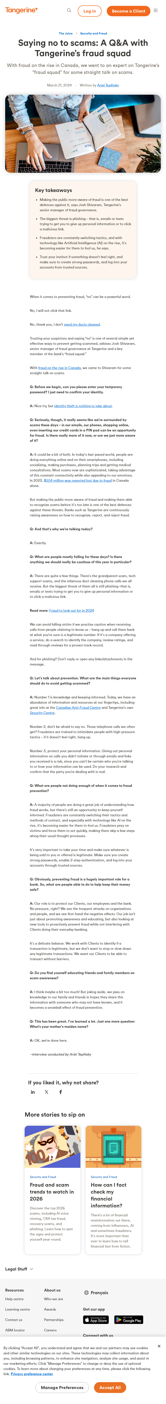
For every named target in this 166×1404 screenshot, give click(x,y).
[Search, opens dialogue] (69, 11)
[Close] (159, 1346)
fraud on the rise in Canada (59, 368)
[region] (83, 1370)
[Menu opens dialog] (155, 11)
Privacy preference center (32, 1374)
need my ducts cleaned (82, 324)
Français (99, 1292)
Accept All (110, 1387)
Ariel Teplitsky (108, 85)
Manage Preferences (62, 1387)
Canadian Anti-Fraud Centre (78, 707)
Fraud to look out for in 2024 (71, 610)
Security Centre (42, 713)
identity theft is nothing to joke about (83, 406)
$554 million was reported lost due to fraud (78, 480)
